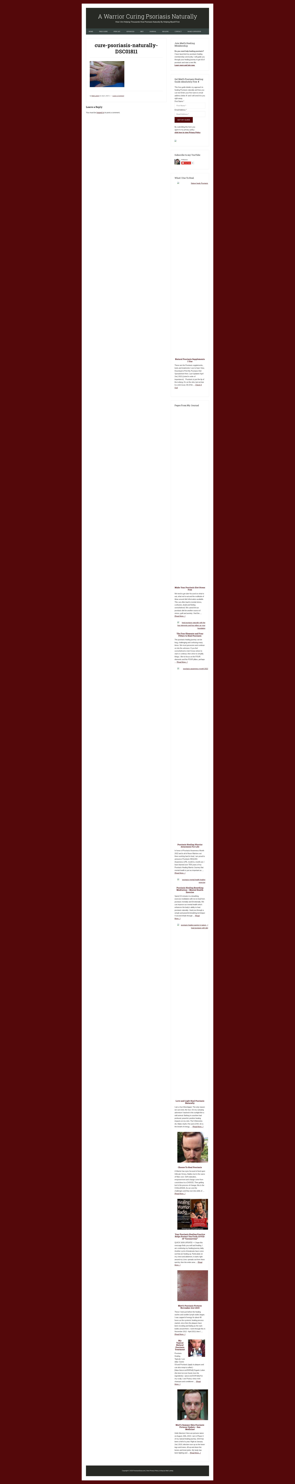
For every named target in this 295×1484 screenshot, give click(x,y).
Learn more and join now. (185, 65)
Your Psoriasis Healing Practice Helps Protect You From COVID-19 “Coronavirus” (190, 1236)
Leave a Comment (118, 96)
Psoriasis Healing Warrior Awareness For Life (189, 845)
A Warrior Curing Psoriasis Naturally (147, 16)
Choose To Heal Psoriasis (190, 1167)
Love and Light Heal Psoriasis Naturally (190, 1102)
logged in (100, 113)
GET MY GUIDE (183, 120)
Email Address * (181, 110)
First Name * (179, 101)
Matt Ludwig (169, 1471)
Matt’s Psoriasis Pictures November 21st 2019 (190, 1306)
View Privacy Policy (152, 1471)
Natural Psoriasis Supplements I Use (190, 360)
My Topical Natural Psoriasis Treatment (180, 1345)
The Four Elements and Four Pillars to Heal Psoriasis (190, 634)
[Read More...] (180, 616)
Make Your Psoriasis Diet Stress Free (190, 588)
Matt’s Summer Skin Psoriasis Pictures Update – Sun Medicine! (190, 1427)
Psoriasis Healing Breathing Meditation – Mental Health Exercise (190, 890)
